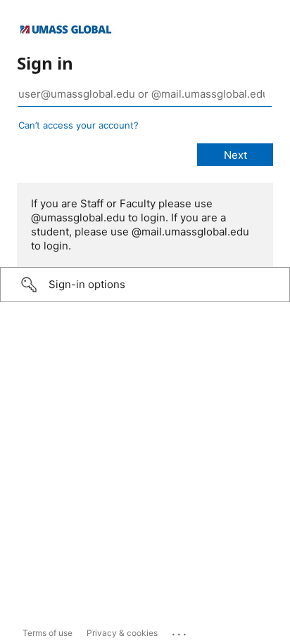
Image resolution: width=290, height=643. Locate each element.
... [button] (180, 631)
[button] (145, 284)
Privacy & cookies (122, 633)
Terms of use (47, 633)
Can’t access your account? (78, 125)
